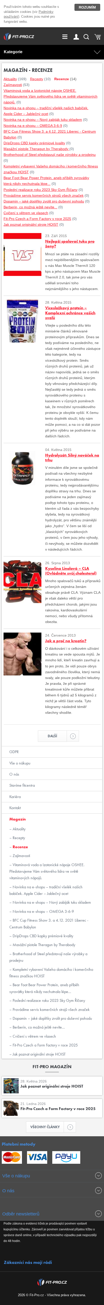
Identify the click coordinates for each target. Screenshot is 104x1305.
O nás (14, 774)
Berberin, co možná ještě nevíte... (38, 1027)
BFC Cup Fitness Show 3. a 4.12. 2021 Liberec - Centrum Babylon (48, 923)
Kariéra (15, 796)
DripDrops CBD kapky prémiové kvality (42, 936)
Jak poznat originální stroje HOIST (39, 1054)
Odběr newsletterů (20, 1213)
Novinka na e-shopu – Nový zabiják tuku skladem (51, 902)
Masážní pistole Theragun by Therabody (43, 944)
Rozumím (87, 7)
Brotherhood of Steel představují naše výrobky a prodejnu (48, 957)
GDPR (14, 751)
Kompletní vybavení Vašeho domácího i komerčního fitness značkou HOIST (51, 973)
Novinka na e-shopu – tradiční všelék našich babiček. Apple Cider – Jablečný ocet (46, 890)
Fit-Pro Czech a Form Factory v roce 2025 (45, 1045)
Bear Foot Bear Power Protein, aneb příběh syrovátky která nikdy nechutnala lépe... (44, 988)
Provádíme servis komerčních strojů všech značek (51, 1009)
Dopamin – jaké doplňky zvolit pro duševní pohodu (52, 1018)
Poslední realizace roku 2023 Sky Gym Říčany (48, 1000)
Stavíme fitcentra (22, 785)
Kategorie (13, 52)
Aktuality (18, 829)
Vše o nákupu (19, 763)
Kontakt (15, 807)
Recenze (20, 846)
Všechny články (45, 1127)
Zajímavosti (21, 855)
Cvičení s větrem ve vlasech (34, 1036)
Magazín (17, 819)
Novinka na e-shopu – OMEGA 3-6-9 (43, 911)
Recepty (18, 837)
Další (52, 736)
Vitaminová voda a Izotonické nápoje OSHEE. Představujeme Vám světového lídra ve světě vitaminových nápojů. (47, 871)
